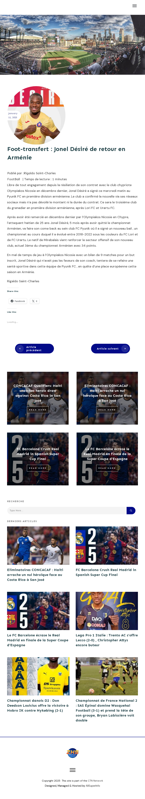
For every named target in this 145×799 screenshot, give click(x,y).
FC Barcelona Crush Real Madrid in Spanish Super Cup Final (37, 454)
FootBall (13, 179)
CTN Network (95, 780)
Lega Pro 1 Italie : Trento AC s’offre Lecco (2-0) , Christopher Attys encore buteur (107, 640)
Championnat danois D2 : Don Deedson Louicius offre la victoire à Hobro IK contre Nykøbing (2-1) (38, 705)
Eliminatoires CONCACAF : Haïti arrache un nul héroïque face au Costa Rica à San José (35, 575)
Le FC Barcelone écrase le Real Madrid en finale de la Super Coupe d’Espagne (107, 454)
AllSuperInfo (93, 786)
